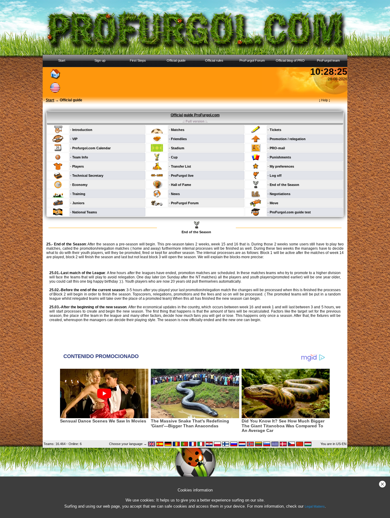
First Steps (138, 60)
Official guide (176, 60)
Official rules (214, 60)
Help (324, 100)
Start (61, 60)
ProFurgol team (328, 60)
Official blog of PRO (290, 60)
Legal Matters (315, 506)
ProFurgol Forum (252, 60)
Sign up (99, 60)
